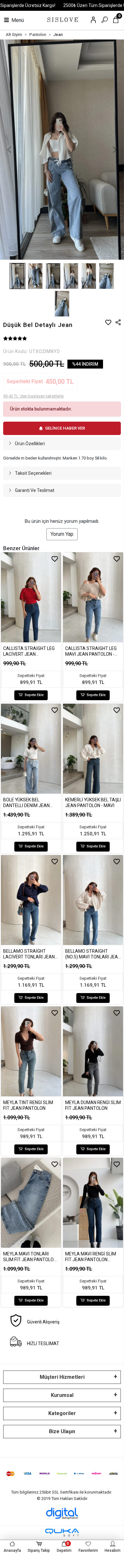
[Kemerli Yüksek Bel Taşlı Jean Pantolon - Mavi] (93, 749)
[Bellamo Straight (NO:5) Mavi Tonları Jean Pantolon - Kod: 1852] (93, 900)
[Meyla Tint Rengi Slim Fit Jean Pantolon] (31, 1051)
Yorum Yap (62, 534)
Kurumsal (62, 1395)
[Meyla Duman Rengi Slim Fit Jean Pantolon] (93, 1051)
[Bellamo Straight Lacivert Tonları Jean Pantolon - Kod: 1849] (31, 900)
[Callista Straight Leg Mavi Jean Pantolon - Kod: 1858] (93, 597)
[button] (9, 149)
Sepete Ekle (34, 695)
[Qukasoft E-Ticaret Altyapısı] (62, 1533)
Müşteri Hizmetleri (62, 1377)
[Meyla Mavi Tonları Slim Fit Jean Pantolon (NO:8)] (31, 1203)
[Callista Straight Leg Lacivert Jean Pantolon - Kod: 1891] (31, 597)
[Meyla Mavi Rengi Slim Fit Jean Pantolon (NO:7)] (93, 1203)
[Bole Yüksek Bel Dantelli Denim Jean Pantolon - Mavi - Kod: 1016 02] (31, 749)
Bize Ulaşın (62, 1431)
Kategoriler (62, 1413)
